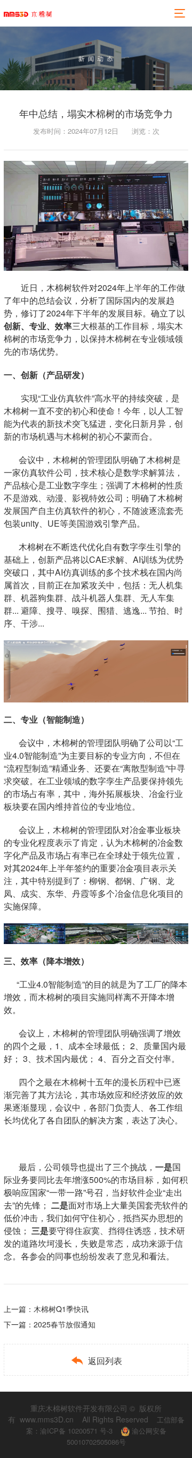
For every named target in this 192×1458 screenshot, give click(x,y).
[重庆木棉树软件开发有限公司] (28, 13)
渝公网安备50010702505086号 (116, 1436)
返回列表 (96, 1360)
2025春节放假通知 (64, 1324)
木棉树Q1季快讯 (61, 1308)
